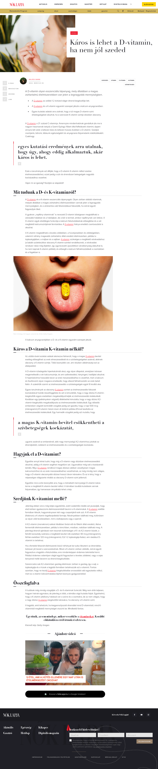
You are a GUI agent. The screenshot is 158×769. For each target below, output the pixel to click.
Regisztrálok (151, 11)
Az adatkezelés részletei (102, 747)
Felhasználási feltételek (58, 757)
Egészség (58, 4)
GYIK (124, 757)
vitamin (113, 80)
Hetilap (103, 4)
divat (56, 11)
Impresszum (37, 757)
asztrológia (72, 11)
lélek (89, 11)
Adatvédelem (80, 757)
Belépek (141, 11)
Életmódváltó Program (18, 11)
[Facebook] (123, 11)
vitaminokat (86, 616)
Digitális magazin (122, 4)
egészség (105, 80)
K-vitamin (65, 239)
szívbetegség (129, 84)
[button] (131, 4)
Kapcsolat (95, 757)
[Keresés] (118, 11)
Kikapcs (73, 4)
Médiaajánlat (111, 757)
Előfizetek (149, 4)
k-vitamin (131, 80)
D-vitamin (38, 101)
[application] (65, 662)
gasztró (104, 11)
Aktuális (43, 4)
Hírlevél (130, 11)
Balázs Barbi (34, 79)
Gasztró (88, 4)
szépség (41, 11)
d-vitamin (122, 80)
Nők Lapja (16, 4)
